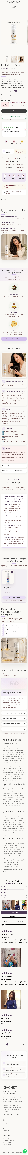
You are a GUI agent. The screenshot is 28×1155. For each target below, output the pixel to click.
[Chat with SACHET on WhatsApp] (25, 1151)
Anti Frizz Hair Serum (8, 588)
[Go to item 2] (17, 905)
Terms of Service (7, 1142)
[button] (3, 6)
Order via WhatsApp (15, 116)
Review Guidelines (8, 1128)
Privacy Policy (7, 1144)
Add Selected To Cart (14, 597)
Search (5, 1123)
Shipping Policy (7, 1138)
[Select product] (12, 572)
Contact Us (6, 1130)
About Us (5, 1125)
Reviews (5, 1127)
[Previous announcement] (3, 2)
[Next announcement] (25, 2)
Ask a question (14, 916)
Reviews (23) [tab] (7, 921)
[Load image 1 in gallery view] (7, 59)
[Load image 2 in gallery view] (14, 59)
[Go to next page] (24, 1044)
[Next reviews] (25, 129)
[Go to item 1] (7, 905)
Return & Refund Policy (9, 1140)
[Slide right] (26, 60)
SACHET (8, 1152)
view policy (20, 170)
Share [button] (4, 199)
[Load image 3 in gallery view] (21, 59)
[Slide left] (1, 60)
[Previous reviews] (2, 129)
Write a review (14, 912)
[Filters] (2, 925)
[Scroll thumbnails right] (25, 905)
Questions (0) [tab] (20, 921)
